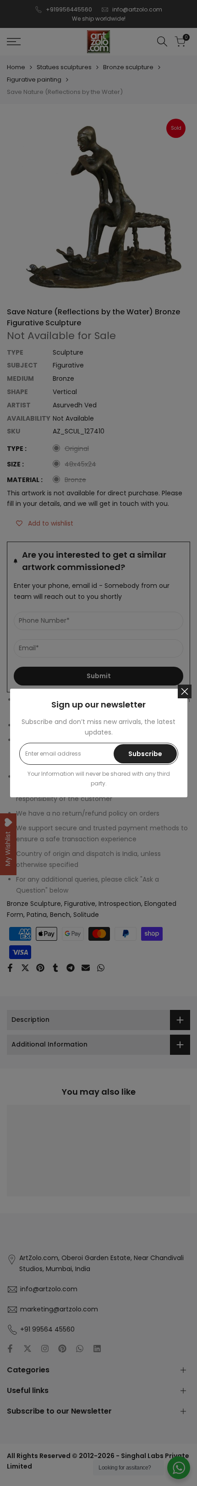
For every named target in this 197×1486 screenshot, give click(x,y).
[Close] (185, 691)
